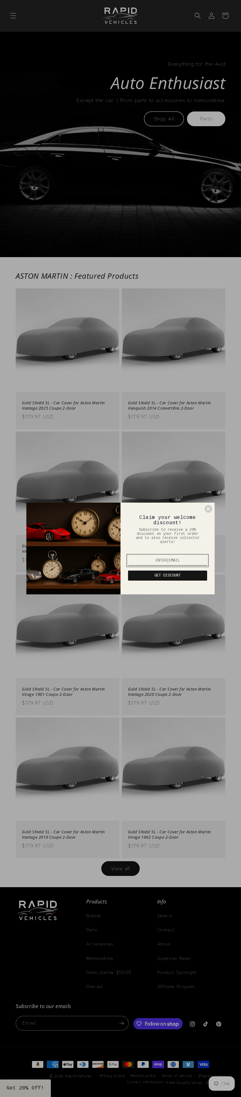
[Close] (208, 509)
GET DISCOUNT (167, 575)
